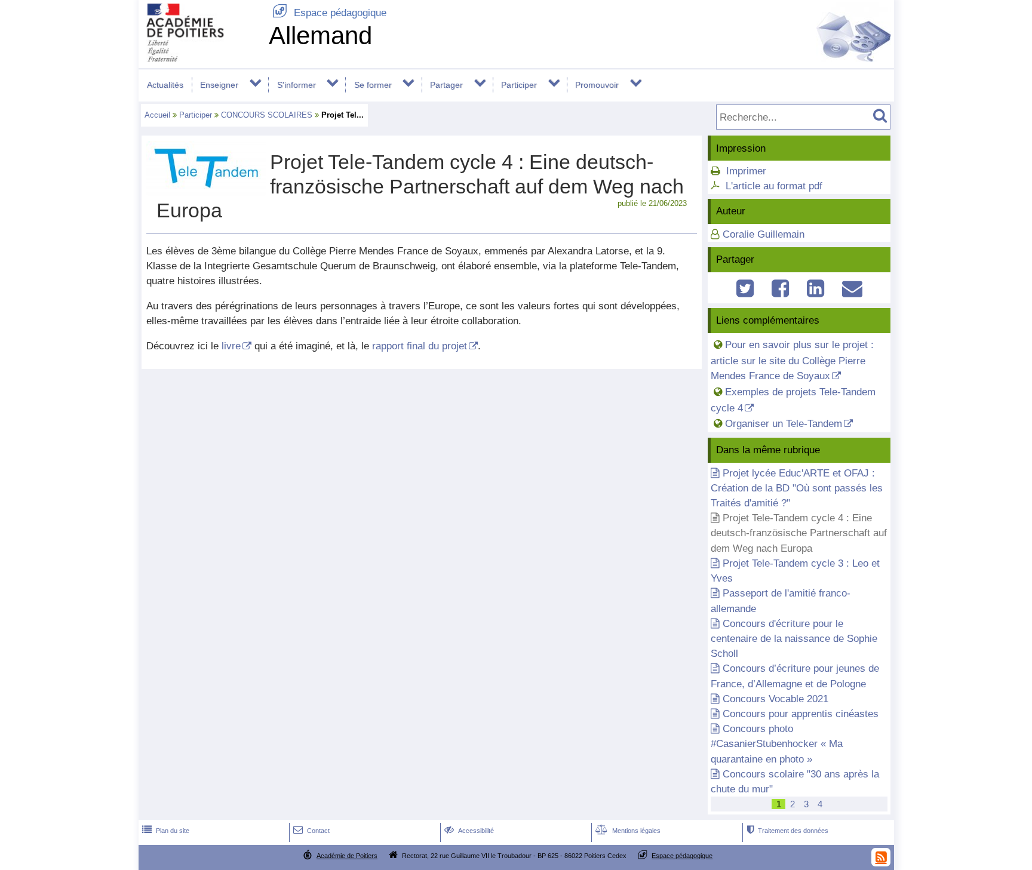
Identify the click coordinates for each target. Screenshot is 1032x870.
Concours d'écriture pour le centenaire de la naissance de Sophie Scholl (794, 638)
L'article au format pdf (774, 186)
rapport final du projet (419, 346)
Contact (311, 830)
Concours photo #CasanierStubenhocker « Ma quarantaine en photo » (777, 743)
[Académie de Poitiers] (201, 58)
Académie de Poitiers (347, 855)
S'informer (296, 85)
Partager (446, 85)
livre (231, 346)
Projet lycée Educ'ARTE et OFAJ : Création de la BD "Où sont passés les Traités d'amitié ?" (797, 488)
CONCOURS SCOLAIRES (266, 114)
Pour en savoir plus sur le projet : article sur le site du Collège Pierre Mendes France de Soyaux (792, 360)
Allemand (320, 35)
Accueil (157, 114)
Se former (373, 85)
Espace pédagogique (329, 13)
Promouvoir (597, 85)
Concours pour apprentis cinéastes (801, 714)
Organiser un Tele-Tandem (783, 423)
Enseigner (219, 85)
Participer (519, 85)
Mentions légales (628, 830)
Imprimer (746, 171)
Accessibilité (469, 830)
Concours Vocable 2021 (775, 699)
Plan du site (165, 830)
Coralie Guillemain (763, 234)
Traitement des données (787, 830)
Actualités (165, 85)
